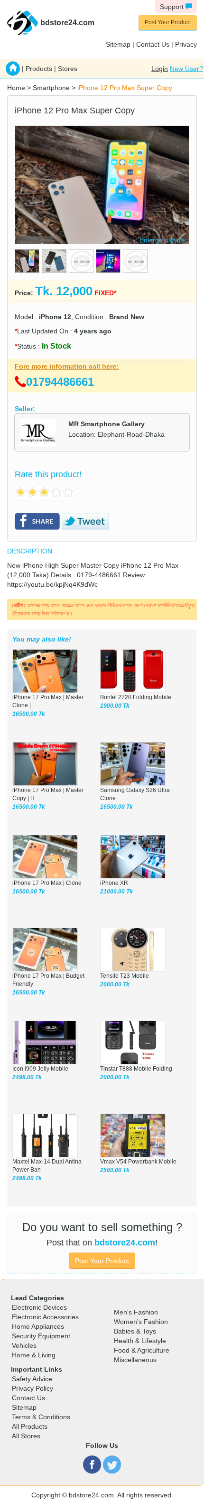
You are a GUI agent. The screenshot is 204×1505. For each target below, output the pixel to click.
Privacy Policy (32, 1388)
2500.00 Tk (115, 1170)
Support (172, 6)
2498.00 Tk (27, 1077)
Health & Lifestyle (140, 1340)
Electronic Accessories (45, 1317)
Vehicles (24, 1345)
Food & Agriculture (141, 1350)
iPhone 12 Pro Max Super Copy (124, 87)
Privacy (186, 44)
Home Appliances (38, 1326)
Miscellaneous (135, 1360)
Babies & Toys (135, 1331)
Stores (67, 68)
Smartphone (51, 87)
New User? (186, 68)
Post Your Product (168, 22)
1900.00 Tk (115, 705)
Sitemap (118, 44)
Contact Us (152, 44)
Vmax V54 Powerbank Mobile (138, 1161)
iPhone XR (114, 883)
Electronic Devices (39, 1307)
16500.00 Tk (28, 714)
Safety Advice (32, 1379)
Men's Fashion (136, 1312)
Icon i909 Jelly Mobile (40, 1068)
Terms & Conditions (41, 1417)
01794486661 (60, 381)
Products (39, 68)
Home (16, 87)
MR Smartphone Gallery (106, 424)
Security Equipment (41, 1336)
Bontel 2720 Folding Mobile (135, 697)
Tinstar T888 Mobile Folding (136, 1068)
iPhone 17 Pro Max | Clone (47, 883)
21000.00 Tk (116, 891)
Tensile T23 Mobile (124, 976)
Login (159, 68)
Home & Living (34, 1355)
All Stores (26, 1436)
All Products (29, 1426)
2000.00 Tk (115, 984)
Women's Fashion (141, 1321)
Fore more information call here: (67, 366)
